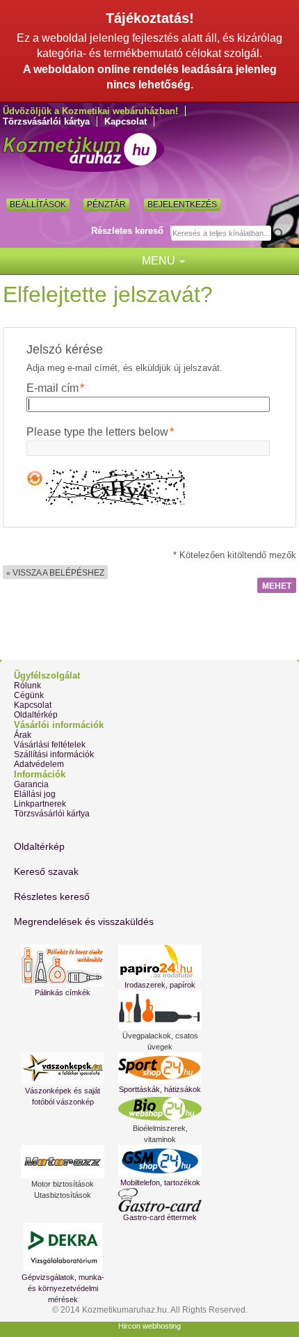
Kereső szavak (46, 871)
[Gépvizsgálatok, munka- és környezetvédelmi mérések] (62, 1247)
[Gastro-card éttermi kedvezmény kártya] (160, 1200)
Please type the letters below (97, 432)
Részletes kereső (127, 231)
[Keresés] (283, 234)
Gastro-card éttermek (160, 1217)
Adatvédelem (39, 764)
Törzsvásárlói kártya (46, 121)
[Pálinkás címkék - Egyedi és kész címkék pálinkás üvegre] (62, 965)
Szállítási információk (54, 754)
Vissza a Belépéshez (55, 573)
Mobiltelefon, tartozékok (160, 1182)
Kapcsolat (125, 121)
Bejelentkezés (182, 204)
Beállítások (38, 204)
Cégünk (29, 695)
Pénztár (106, 204)
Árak (22, 735)
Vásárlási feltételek (50, 745)
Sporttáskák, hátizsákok (160, 1089)
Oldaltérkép (36, 715)
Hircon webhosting (149, 1326)
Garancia (31, 784)
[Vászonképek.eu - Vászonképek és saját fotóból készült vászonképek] (62, 1068)
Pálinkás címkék (62, 992)
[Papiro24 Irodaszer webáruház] (160, 961)
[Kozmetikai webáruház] (83, 149)
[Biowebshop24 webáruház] (160, 1109)
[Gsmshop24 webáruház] (160, 1161)
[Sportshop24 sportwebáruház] (160, 1068)
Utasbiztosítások (62, 1195)
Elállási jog (35, 794)
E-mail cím (52, 388)
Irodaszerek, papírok (159, 985)
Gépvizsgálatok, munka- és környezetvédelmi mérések (63, 1288)
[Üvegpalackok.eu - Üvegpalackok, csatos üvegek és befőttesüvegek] (160, 1010)
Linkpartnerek (40, 804)
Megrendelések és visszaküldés (84, 921)
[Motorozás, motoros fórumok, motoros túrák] (62, 1161)
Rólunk (27, 685)
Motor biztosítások (62, 1184)
